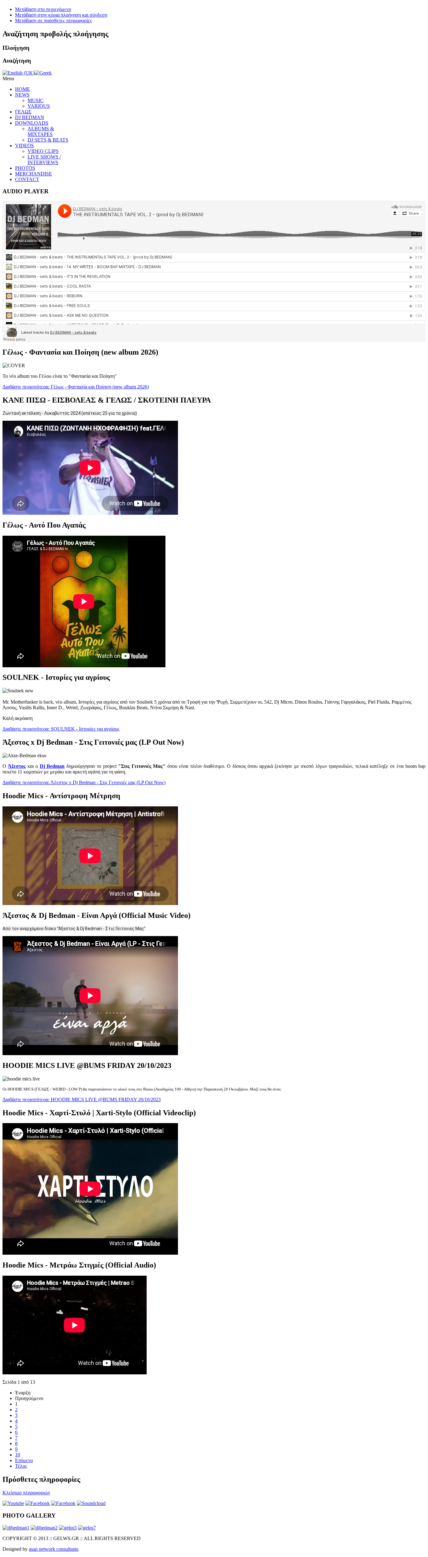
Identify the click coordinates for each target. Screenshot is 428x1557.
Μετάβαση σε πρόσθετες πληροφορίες (53, 20)
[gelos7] (87, 1527)
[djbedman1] (16, 1527)
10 (17, 1454)
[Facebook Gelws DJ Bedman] (63, 1503)
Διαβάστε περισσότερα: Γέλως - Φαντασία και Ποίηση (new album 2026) (76, 386)
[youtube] (13, 1503)
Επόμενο (24, 1460)
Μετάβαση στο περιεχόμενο (43, 9)
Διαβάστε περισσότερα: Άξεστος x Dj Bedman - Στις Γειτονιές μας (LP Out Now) (84, 782)
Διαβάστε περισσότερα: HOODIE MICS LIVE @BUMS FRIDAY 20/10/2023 (82, 1099)
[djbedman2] (44, 1527)
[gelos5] (68, 1527)
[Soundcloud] (91, 1503)
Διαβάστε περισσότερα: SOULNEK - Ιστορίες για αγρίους (61, 729)
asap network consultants (53, 1549)
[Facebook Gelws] (37, 1503)
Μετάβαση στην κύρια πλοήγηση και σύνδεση (61, 15)
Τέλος (21, 1466)
